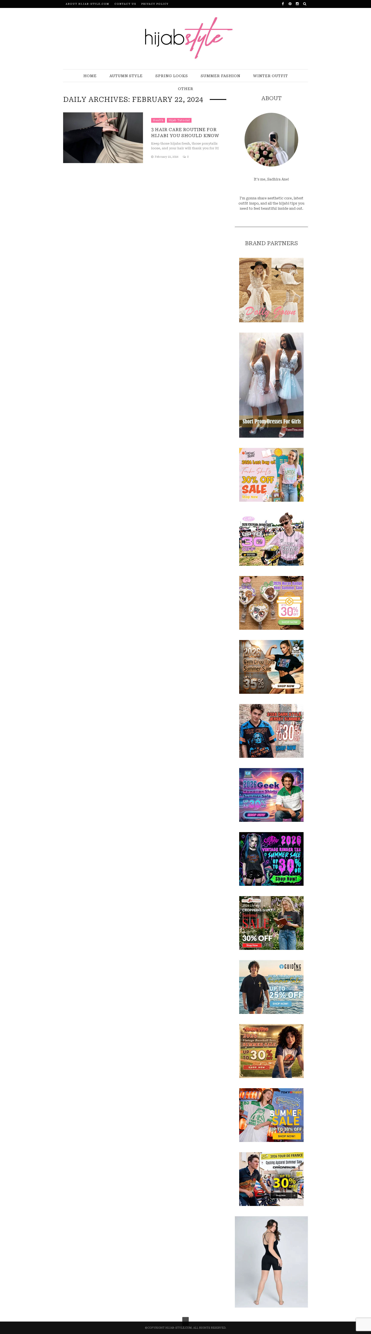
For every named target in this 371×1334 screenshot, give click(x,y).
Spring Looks (171, 76)
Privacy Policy (155, 4)
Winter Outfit (270, 76)
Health (158, 120)
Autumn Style (126, 76)
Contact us (125, 4)
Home (90, 76)
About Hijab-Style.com (87, 4)
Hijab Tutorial (179, 120)
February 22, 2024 (167, 156)
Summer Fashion (220, 76)
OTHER (185, 89)
